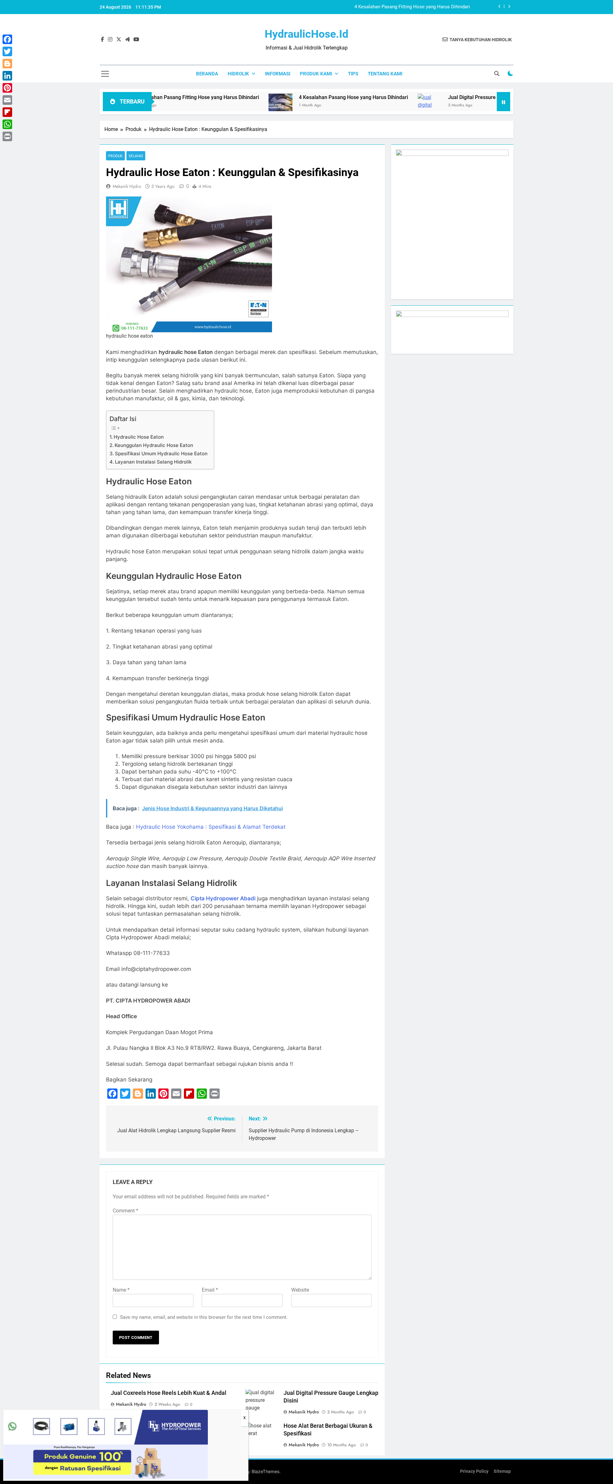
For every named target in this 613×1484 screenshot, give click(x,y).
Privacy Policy (474, 1471)
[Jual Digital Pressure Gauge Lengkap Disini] (381, 109)
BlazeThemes (265, 1471)
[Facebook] (7, 39)
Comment (125, 1211)
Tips (353, 74)
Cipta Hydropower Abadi (223, 898)
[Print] (7, 136)
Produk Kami (316, 74)
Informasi (277, 74)
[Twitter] (7, 51)
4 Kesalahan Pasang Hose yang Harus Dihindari (419, 7)
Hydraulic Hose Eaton (139, 437)
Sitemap (502, 1471)
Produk (115, 155)
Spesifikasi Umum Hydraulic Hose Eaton (161, 453)
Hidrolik (238, 74)
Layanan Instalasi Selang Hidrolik (153, 462)
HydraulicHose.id (306, 33)
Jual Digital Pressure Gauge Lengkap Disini (449, 97)
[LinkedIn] (7, 76)
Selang (136, 155)
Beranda (207, 74)
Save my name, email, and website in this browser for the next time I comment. (204, 1317)
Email (210, 1290)
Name (121, 1290)
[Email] (7, 100)
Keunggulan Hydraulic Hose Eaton (154, 445)
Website (300, 1290)
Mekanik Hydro (127, 186)
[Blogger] (7, 64)
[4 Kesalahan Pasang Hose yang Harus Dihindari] (232, 106)
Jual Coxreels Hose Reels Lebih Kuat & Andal (168, 1393)
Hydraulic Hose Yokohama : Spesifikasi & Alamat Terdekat (210, 827)
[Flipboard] (7, 112)
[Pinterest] (7, 88)
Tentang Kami (385, 74)
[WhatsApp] (7, 124)
